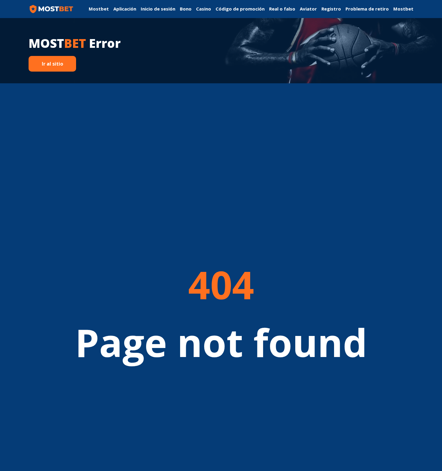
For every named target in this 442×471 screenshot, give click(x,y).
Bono (186, 9)
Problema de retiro (367, 9)
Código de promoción (240, 9)
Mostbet (99, 9)
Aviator (308, 9)
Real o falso (282, 9)
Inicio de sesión (158, 9)
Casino (203, 9)
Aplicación (124, 9)
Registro (331, 9)
